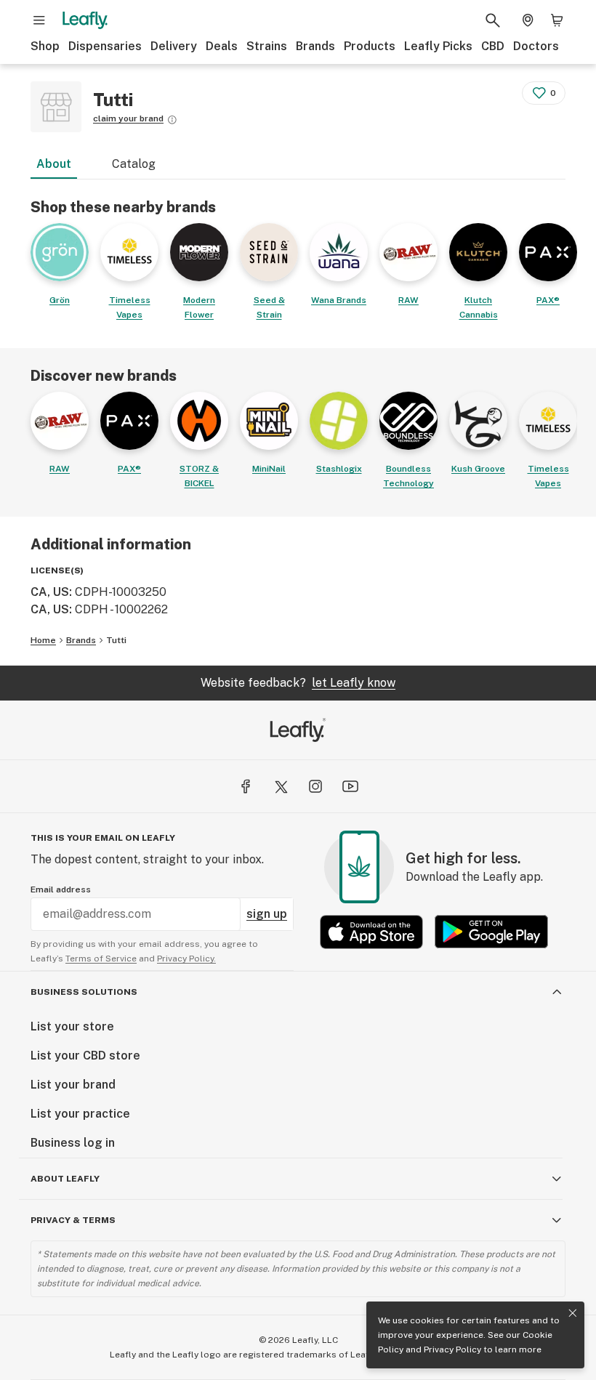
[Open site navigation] (39, 20)
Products (369, 46)
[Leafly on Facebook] (245, 786)
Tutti (116, 640)
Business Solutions (84, 992)
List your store (72, 1026)
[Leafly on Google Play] (491, 932)
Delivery (173, 46)
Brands (315, 46)
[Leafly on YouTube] (350, 786)
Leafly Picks (438, 46)
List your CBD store (85, 1055)
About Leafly (65, 1179)
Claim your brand (128, 118)
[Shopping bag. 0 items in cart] (556, 20)
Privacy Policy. (186, 958)
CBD (492, 46)
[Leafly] (85, 20)
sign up (266, 914)
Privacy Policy (452, 1349)
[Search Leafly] (493, 20)
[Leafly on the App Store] (371, 932)
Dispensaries (105, 46)
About (53, 164)
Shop (45, 46)
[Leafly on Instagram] (315, 786)
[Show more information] (172, 120)
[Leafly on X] (280, 786)
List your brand (73, 1085)
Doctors (536, 46)
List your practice (80, 1114)
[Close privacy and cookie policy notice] (573, 1313)
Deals (222, 46)
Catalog (134, 164)
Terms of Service (101, 958)
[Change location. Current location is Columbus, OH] (527, 20)
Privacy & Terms (73, 1220)
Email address (61, 889)
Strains (266, 46)
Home (43, 640)
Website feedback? (298, 683)
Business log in (73, 1143)
